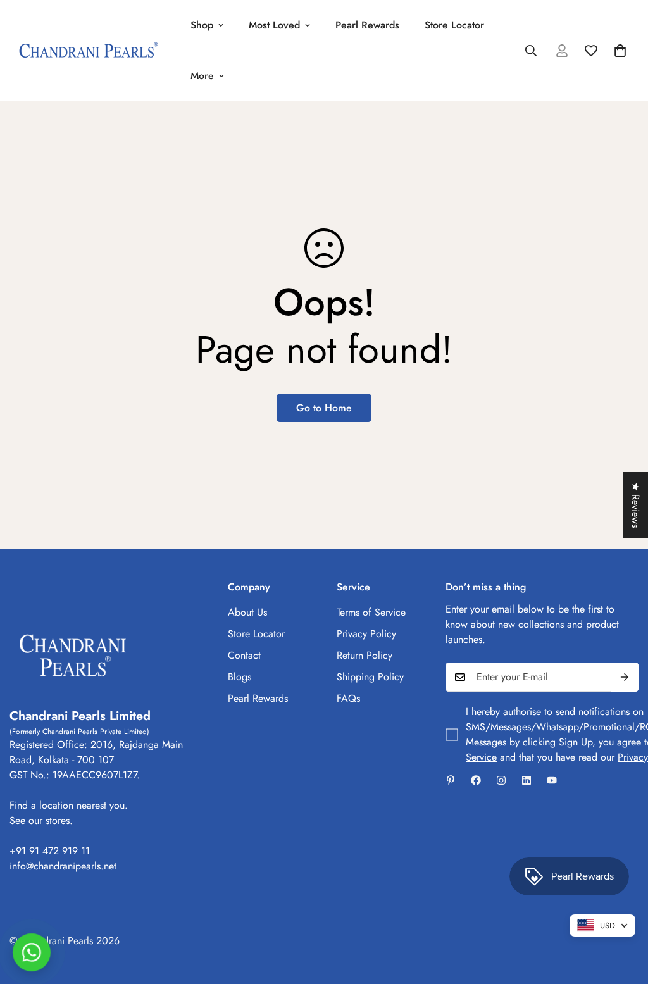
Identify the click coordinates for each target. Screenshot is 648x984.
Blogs (239, 676)
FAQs (348, 698)
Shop (201, 25)
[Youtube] (552, 780)
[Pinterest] (451, 780)
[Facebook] (476, 780)
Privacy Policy (366, 633)
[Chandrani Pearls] (88, 51)
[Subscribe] (625, 677)
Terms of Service (371, 612)
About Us (247, 612)
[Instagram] (501, 780)
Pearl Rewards (367, 25)
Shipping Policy (370, 676)
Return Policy (364, 655)
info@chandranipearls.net (62, 866)
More (202, 75)
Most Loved (274, 25)
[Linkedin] (526, 780)
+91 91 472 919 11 (49, 851)
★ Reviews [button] (635, 505)
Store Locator (454, 25)
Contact (244, 655)
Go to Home (324, 408)
